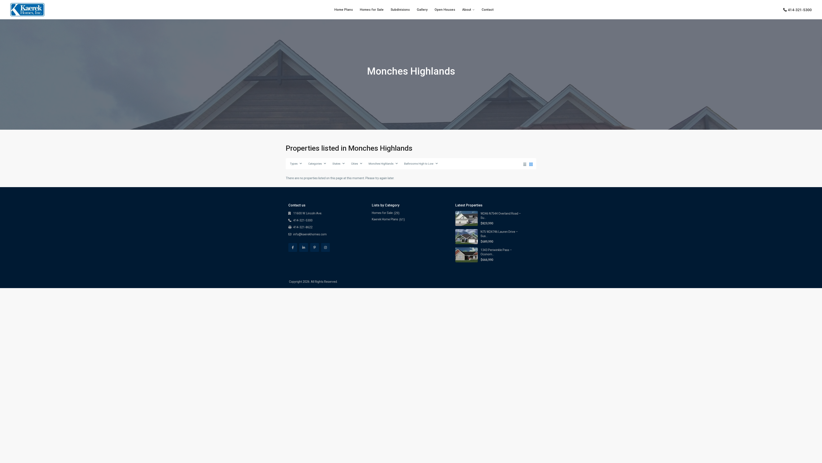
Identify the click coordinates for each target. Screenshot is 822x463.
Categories (315, 163)
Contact (488, 10)
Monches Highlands (381, 163)
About (466, 10)
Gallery (422, 10)
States (336, 163)
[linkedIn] (303, 247)
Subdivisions (400, 10)
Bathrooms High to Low (418, 163)
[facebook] (292, 247)
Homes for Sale (372, 10)
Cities (354, 163)
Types (294, 163)
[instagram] (325, 247)
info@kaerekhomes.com (310, 234)
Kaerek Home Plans (385, 219)
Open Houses (445, 10)
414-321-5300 (800, 10)
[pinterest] (314, 247)
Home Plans (343, 10)
